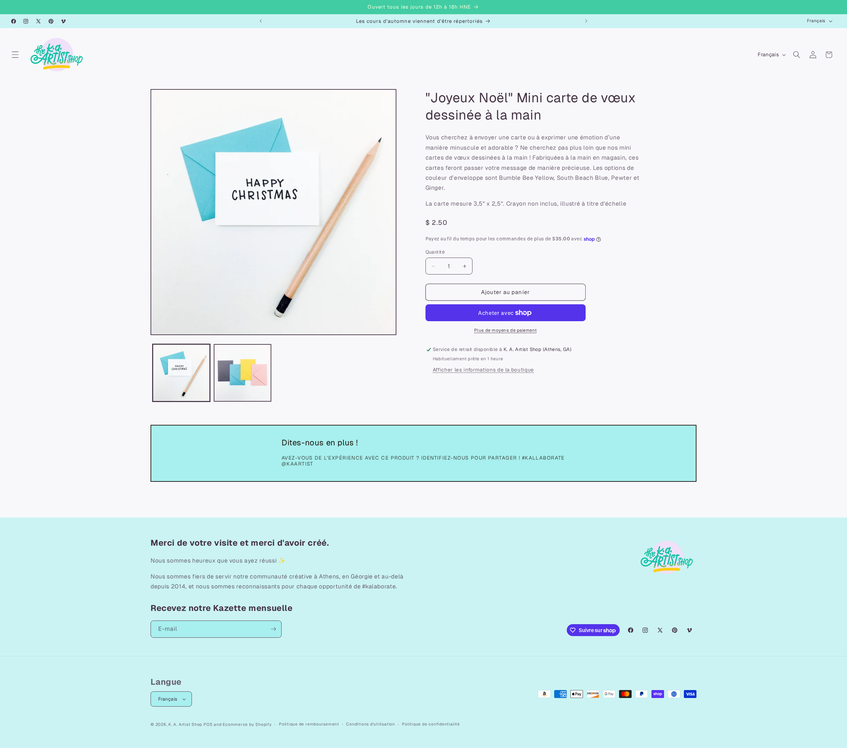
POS (207, 724)
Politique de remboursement (309, 724)
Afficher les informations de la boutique (483, 370)
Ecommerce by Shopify (247, 724)
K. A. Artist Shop (185, 724)
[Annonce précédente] (260, 21)
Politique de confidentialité (431, 724)
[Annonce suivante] (586, 21)
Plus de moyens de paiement (505, 330)
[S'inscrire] (273, 629)
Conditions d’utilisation (370, 724)
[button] (15, 55)
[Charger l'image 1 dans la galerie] (181, 373)
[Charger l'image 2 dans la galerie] (242, 373)
